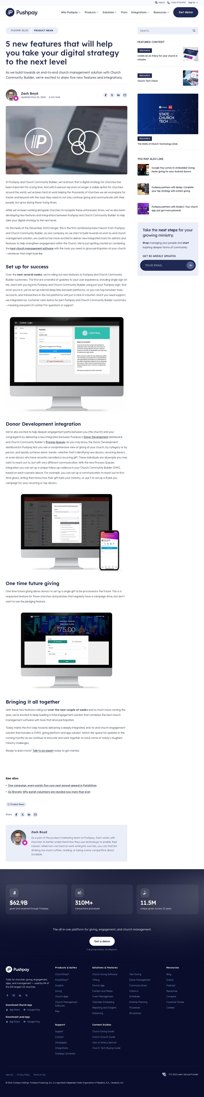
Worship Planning (138, 1002)
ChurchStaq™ (62, 974)
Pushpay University (65, 1053)
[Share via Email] (124, 95)
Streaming (97, 1013)
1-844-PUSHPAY (178, 2)
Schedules (134, 996)
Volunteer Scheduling (103, 1002)
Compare (171, 996)
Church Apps (61, 996)
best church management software (32, 248)
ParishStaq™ (62, 979)
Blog (19, 30)
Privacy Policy (23, 1075)
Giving (58, 991)
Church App (98, 985)
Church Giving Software (104, 974)
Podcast (170, 985)
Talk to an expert (43, 750)
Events (170, 979)
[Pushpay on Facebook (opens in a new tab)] (7, 995)
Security (9, 1075)
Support (59, 1031)
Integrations (61, 1048)
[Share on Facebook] (105, 95)
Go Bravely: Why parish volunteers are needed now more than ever (49, 791)
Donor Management (139, 979)
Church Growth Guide (103, 1037)
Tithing (95, 979)
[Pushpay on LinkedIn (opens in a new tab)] (20, 995)
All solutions (135, 1013)
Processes (134, 1007)
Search (162, 2)
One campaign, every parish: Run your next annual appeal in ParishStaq (52, 785)
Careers (170, 1007)
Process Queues (55, 442)
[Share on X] (112, 95)
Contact (59, 1037)
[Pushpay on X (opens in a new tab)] (26, 995)
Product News (43, 30)
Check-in (133, 991)
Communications (138, 985)
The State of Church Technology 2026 (158, 143)
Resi (57, 1011)
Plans (124, 12)
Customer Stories (175, 1002)
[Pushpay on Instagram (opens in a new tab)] (14, 995)
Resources (171, 991)
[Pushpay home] (17, 969)
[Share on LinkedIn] (118, 95)
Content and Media (102, 991)
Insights (59, 985)
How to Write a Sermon (104, 1042)
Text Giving (135, 974)
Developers (61, 1042)
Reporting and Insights (104, 1007)
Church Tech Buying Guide (106, 1047)
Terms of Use (39, 1075)
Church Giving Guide (103, 1031)
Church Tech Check (148, 80)
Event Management (102, 996)
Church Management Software (66, 1004)
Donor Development (96, 437)
